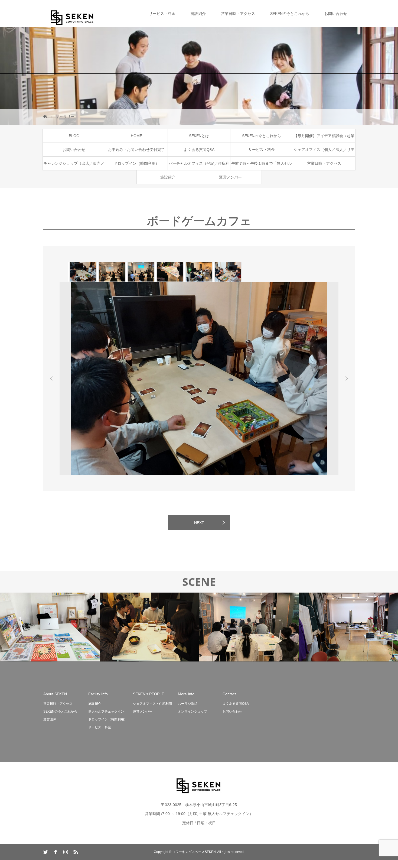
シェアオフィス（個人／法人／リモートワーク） (324, 151)
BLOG (74, 136)
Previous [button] (51, 378)
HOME (136, 136)
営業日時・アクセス (238, 13)
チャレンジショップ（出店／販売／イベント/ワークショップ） (74, 165)
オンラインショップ (192, 711)
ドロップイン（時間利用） (136, 163)
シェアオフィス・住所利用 (152, 704)
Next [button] (346, 378)
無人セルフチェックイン (106, 711)
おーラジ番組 (187, 704)
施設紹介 (198, 13)
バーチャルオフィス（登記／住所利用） (199, 165)
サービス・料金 (162, 13)
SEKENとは (199, 136)
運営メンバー (230, 177)
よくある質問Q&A (199, 149)
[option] (82, 272)
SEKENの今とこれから (289, 13)
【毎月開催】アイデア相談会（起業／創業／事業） (324, 138)
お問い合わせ (335, 13)
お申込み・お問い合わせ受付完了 (136, 149)
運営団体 (49, 719)
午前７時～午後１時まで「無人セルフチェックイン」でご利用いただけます (261, 165)
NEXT (199, 522)
